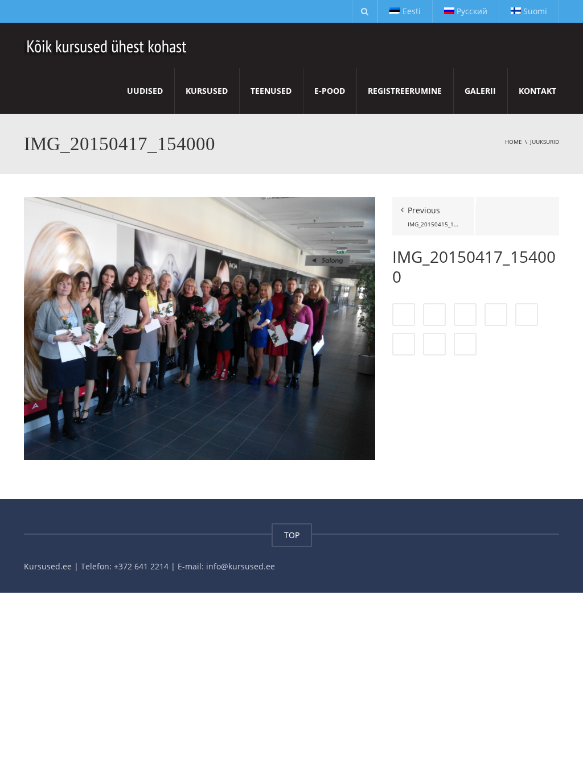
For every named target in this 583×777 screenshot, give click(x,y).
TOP (291, 535)
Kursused (207, 90)
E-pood (329, 90)
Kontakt (537, 90)
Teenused (271, 90)
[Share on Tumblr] (496, 314)
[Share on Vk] (434, 344)
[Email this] (465, 344)
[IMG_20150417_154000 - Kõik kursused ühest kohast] (107, 45)
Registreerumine (405, 90)
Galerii (480, 90)
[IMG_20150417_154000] (199, 327)
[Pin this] (403, 344)
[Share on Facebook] (403, 314)
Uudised (145, 90)
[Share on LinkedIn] (465, 314)
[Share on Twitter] (434, 314)
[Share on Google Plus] (526, 314)
